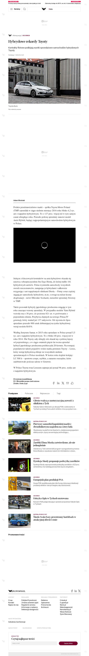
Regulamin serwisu (28, 605)
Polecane (29, 393)
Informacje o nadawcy (29, 607)
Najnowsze (45, 393)
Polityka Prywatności (29, 600)
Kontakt (11, 603)
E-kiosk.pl (63, 600)
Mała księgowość (66, 607)
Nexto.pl (63, 605)
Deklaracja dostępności (29, 609)
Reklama (44, 600)
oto (51, 9)
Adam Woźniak (19, 200)
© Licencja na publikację (22, 379)
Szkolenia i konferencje (16, 622)
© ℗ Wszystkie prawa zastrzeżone (26, 381)
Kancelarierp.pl (65, 609)
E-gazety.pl (64, 603)
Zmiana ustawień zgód (29, 603)
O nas (10, 600)
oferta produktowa (44, 628)
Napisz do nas (13, 605)
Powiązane (13, 393)
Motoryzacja (17, 35)
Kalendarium (27, 628)
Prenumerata (46, 605)
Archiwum (26, 35)
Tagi (58, 393)
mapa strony (12, 628)
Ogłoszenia (45, 603)
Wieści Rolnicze (65, 612)
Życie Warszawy (66, 614)
